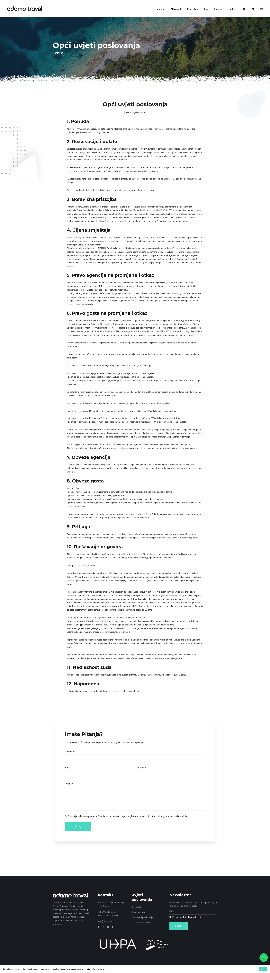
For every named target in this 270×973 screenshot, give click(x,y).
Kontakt (232, 9)
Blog (206, 9)
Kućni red (136, 907)
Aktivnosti (176, 9)
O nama (218, 9)
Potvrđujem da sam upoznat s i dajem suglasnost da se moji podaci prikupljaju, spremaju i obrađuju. (127, 816)
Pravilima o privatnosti (108, 816)
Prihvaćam (186, 917)
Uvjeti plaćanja (138, 912)
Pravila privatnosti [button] (102, 969)
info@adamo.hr (105, 921)
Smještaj (160, 9)
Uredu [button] (263, 969)
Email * (68, 767)
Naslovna (58, 52)
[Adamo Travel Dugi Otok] (24, 8)
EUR (244, 9)
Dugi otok (192, 9)
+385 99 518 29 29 (107, 912)
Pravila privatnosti (192, 917)
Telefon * (141, 767)
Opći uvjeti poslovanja (142, 917)
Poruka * (69, 783)
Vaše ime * (70, 751)
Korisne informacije (140, 922)
